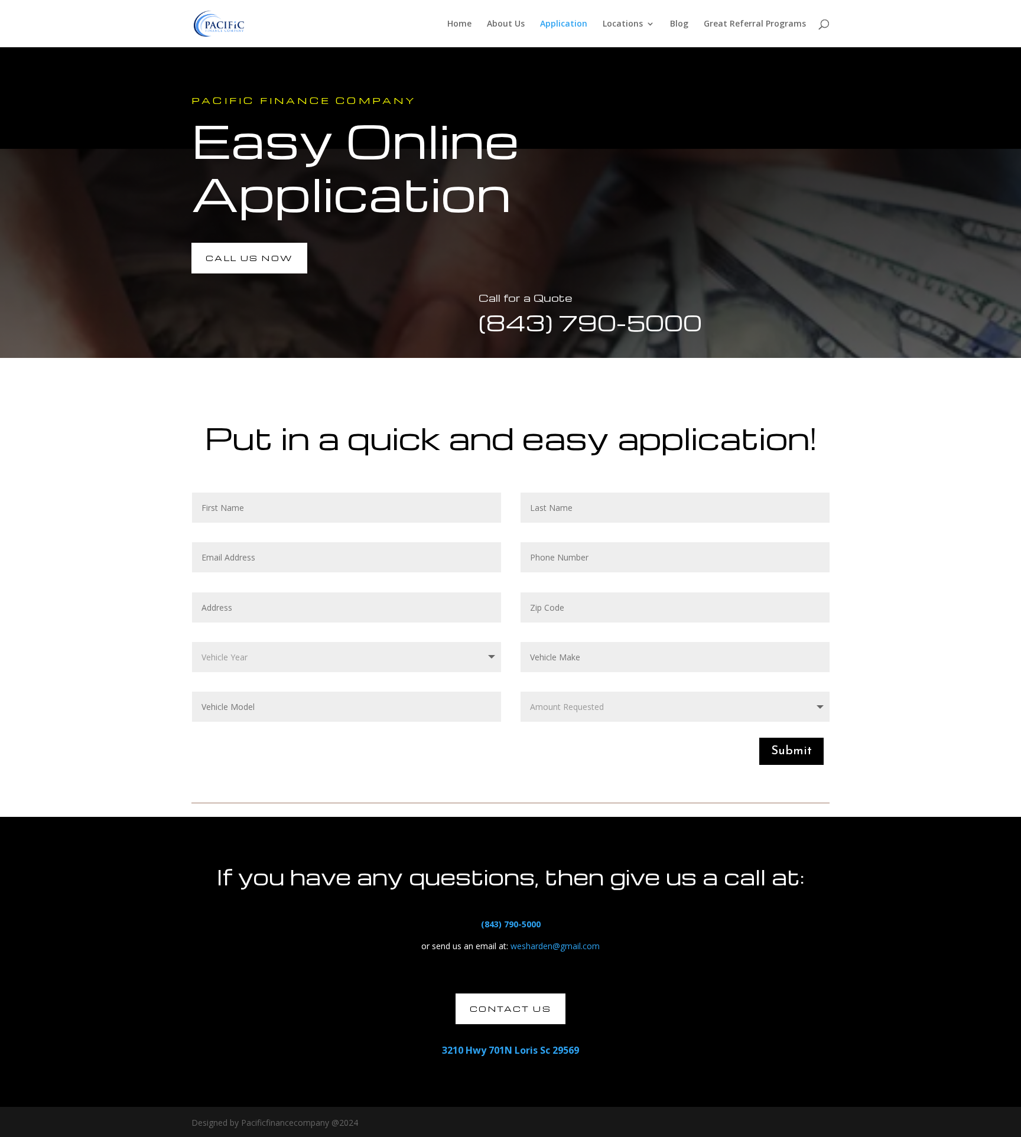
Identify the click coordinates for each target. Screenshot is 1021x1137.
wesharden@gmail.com (555, 946)
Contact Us (510, 1009)
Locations (623, 24)
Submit (791, 751)
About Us (506, 24)
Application (563, 24)
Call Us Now (249, 258)
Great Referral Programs (755, 24)
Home (459, 24)
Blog (679, 24)
